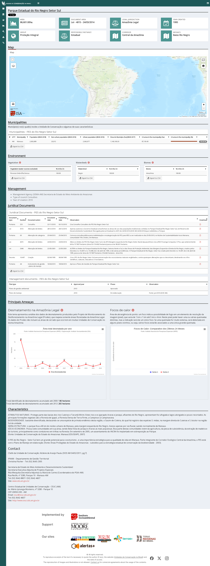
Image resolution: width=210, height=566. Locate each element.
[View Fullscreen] (12, 59)
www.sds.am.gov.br (20, 481)
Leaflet (180, 116)
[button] (38, 3)
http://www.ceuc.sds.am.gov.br (25, 500)
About (24, 113)
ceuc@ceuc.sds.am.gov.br (25, 495)
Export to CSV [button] (17, 146)
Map (12, 52)
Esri (188, 116)
